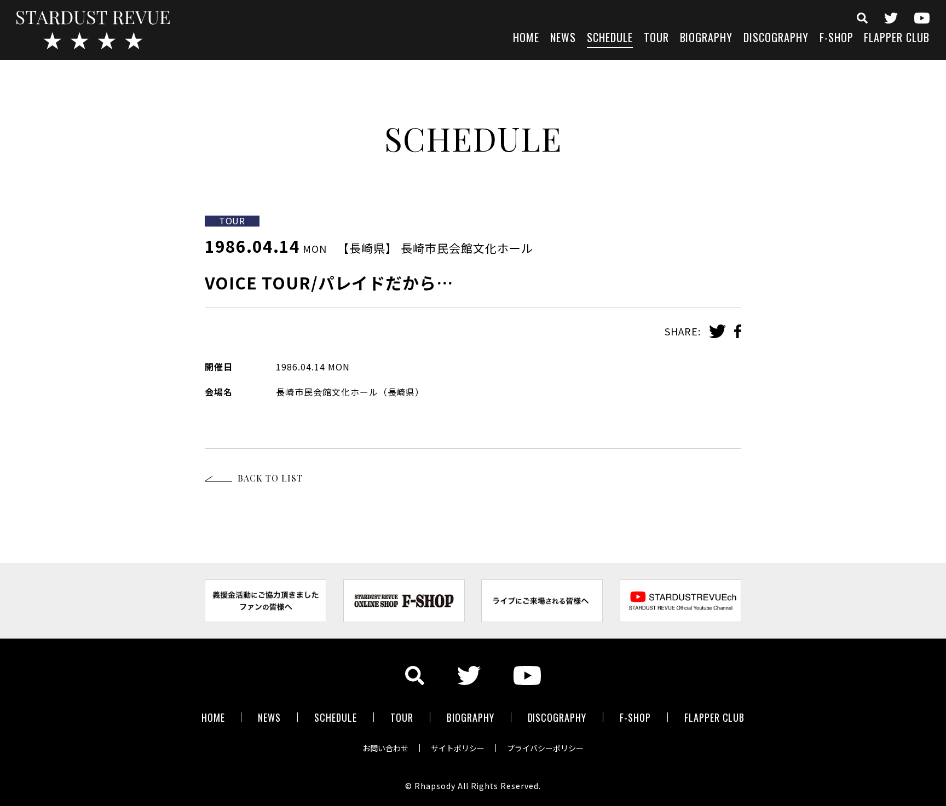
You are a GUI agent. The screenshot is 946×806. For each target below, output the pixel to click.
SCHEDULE (610, 38)
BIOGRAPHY (706, 38)
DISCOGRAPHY (776, 38)
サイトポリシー (457, 748)
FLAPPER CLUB (897, 38)
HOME (526, 38)
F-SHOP (836, 38)
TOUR (656, 38)
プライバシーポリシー (545, 748)
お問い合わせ (385, 748)
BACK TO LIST (270, 478)
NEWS (563, 38)
